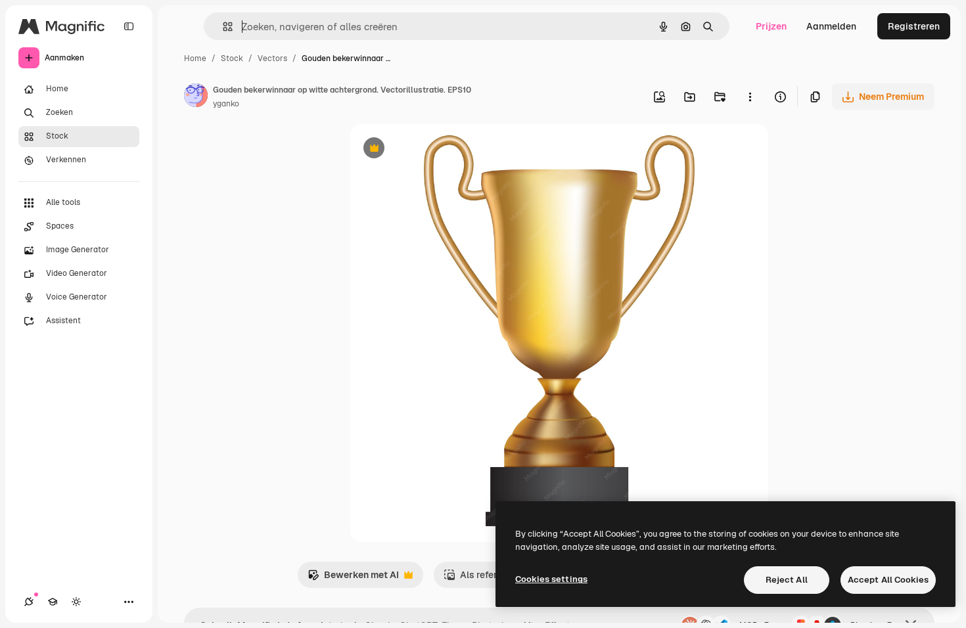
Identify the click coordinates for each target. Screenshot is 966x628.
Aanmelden (831, 26)
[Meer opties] (750, 96)
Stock (232, 58)
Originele (436, 149)
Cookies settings (551, 579)
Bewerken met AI (353, 578)
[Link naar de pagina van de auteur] (196, 97)
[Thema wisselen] (76, 601)
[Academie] (52, 601)
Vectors (272, 58)
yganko (226, 104)
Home (195, 58)
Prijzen (771, 26)
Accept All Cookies (888, 579)
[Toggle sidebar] (128, 26)
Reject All (787, 579)
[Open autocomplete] (222, 27)
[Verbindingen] (28, 601)
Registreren (914, 26)
